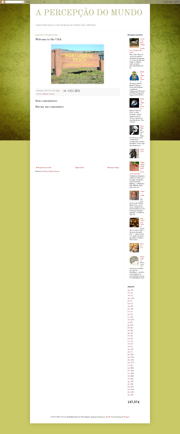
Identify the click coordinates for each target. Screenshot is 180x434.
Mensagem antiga (113, 167)
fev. (129, 312)
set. (129, 322)
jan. (129, 314)
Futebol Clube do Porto (142, 75)
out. (129, 295)
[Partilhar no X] (73, 90)
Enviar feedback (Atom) (51, 171)
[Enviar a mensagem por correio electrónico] (64, 90)
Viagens (51, 94)
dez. (129, 293)
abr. (129, 306)
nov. (129, 317)
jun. (129, 328)
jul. (129, 301)
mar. (129, 309)
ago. (129, 290)
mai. (129, 304)
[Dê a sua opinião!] (71, 90)
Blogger (127, 417)
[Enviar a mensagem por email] (68, 90)
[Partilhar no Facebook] (76, 90)
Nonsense (45, 94)
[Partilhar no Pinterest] (78, 90)
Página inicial (79, 167)
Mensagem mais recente (43, 167)
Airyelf (108, 417)
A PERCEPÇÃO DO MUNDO (88, 13)
